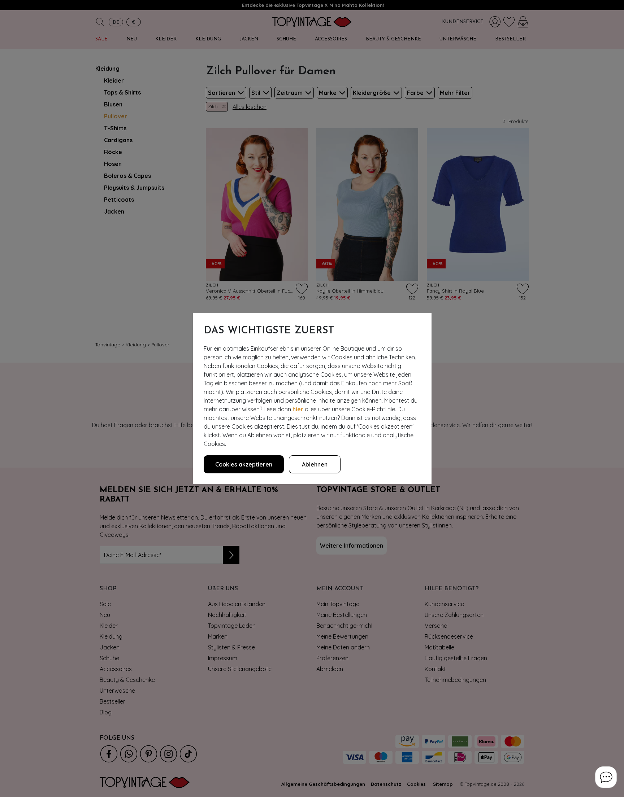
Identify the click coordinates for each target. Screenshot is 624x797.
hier (297, 409)
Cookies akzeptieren (243, 464)
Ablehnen (315, 464)
